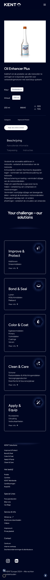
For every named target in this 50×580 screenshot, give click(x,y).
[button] (4, 576)
